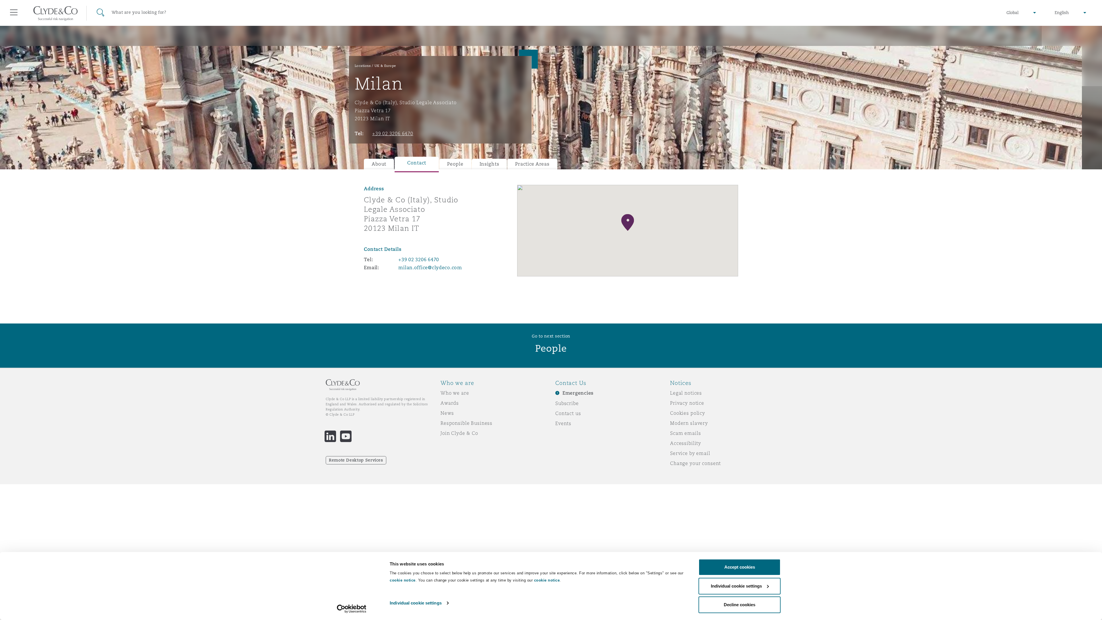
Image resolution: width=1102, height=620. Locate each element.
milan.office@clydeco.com (430, 268)
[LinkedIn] (330, 436)
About (379, 164)
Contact (416, 163)
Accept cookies (739, 567)
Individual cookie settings (416, 602)
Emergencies (577, 393)
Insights (489, 164)
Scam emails (685, 433)
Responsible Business (466, 423)
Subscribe (567, 403)
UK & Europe (385, 66)
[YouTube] (346, 436)
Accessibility (685, 443)
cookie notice (403, 580)
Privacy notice (687, 403)
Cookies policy (687, 413)
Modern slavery (689, 423)
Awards (450, 403)
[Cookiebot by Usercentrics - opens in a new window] (352, 608)
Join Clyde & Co (459, 433)
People (455, 164)
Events (563, 423)
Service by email (690, 453)
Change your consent (695, 463)
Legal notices (686, 393)
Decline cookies (739, 604)
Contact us (568, 413)
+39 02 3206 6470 (392, 133)
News (447, 413)
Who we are (455, 393)
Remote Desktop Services (356, 460)
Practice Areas (532, 164)
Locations (363, 66)
